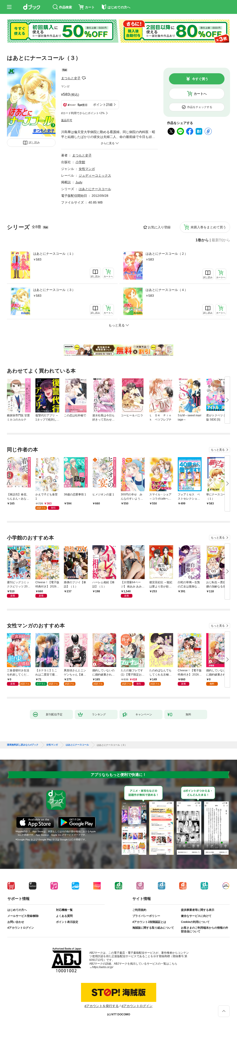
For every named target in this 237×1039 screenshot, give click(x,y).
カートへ (200, 94)
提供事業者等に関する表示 (197, 910)
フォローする (83, 78)
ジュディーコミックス (95, 175)
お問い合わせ (15, 922)
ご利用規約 (139, 910)
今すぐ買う (200, 79)
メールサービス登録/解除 (23, 916)
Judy (78, 182)
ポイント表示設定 (67, 922)
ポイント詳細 (102, 104)
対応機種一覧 (64, 910)
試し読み (34, 142)
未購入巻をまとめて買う (208, 227)
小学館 (80, 162)
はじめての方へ (17, 910)
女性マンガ (87, 169)
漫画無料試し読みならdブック (22, 745)
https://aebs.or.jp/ (102, 967)
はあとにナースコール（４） (167, 290)
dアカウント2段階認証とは (149, 922)
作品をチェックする (199, 107)
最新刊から (221, 240)
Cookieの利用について (195, 922)
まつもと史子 (71, 78)
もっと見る (218, 449)
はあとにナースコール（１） (54, 253)
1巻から (202, 240)
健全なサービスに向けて (196, 916)
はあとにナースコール (95, 189)
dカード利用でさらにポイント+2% (83, 113)
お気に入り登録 (159, 227)
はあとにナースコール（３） (54, 290)
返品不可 (66, 120)
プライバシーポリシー (146, 916)
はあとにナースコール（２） (167, 253)
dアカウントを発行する (101, 1006)
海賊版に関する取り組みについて (153, 927)
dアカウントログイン (20, 927)
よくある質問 (64, 916)
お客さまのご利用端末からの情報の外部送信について (204, 929)
